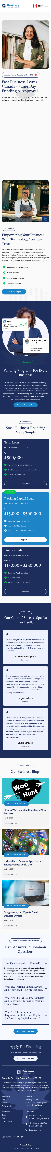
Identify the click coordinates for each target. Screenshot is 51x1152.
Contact (5, 1103)
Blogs (4, 1115)
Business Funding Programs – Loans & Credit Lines (36, 1104)
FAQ (3, 1118)
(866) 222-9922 (35, 1130)
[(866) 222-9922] (26, 1130)
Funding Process (32, 1100)
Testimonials (7, 1106)
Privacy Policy (7, 1121)
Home (4, 1100)
